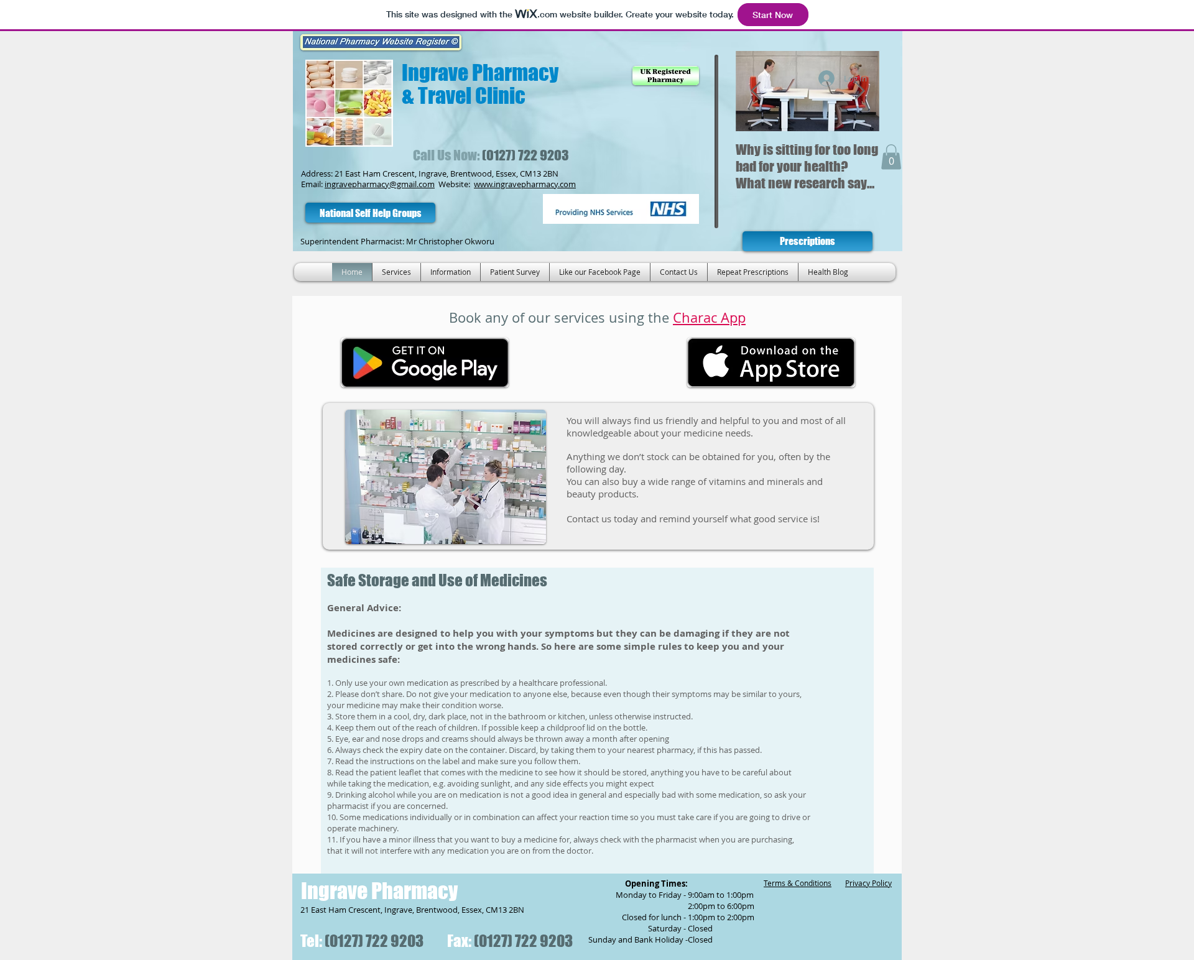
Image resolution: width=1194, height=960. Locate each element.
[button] (891, 157)
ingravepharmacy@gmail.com (380, 184)
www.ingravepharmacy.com (525, 184)
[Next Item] (859, 91)
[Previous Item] (755, 91)
